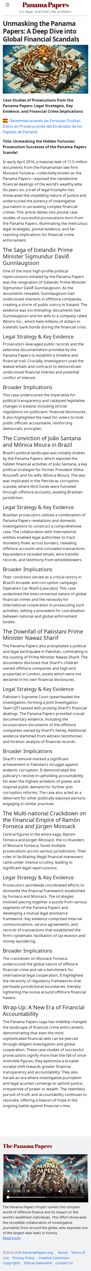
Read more (11, 1238)
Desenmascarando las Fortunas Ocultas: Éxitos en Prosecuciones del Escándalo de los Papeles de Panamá (42, 126)
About (62, 1252)
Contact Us (64, 1262)
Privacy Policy (24, 1257)
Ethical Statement (38, 1262)
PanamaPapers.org (38, 1252)
